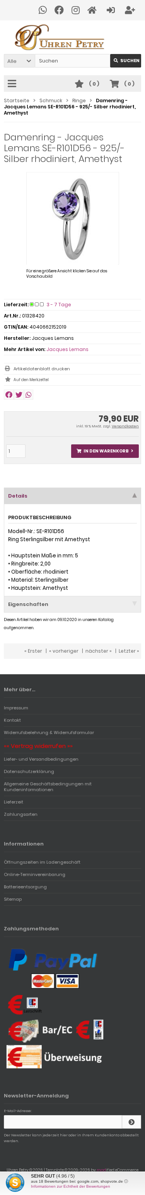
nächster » (98, 651)
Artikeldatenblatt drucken (42, 369)
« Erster (33, 651)
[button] (19, 61)
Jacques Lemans (67, 349)
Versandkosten (125, 426)
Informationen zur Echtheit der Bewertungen (70, 1186)
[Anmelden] (112, 10)
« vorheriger (63, 651)
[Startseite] (93, 10)
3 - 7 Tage (59, 304)
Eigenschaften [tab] (28, 604)
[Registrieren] (131, 10)
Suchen (125, 61)
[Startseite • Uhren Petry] (73, 37)
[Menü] (13, 84)
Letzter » (129, 651)
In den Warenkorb (105, 451)
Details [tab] (17, 496)
